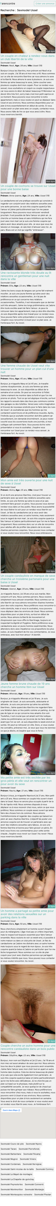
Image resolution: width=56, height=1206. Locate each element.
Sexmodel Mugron (9, 1159)
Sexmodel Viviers (28, 1159)
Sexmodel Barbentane (11, 1154)
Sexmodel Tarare (9, 1149)
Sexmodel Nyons (34, 1144)
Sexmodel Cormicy (44, 1169)
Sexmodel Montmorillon (12, 1189)
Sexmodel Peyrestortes (12, 1184)
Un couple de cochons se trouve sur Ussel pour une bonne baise (28, 187)
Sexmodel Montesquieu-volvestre (16, 1194)
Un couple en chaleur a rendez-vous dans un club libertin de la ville (28, 57)
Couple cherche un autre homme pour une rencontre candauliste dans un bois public (28, 1047)
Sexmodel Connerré (34, 1184)
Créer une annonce (45, 3)
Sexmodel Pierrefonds (29, 1149)
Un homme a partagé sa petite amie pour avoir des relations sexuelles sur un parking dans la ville (27, 914)
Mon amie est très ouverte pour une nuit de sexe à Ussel (27, 482)
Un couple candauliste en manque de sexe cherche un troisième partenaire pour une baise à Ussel (28, 579)
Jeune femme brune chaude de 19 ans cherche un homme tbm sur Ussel (25, 685)
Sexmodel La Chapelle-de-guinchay (17, 1179)
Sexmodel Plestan (42, 1194)
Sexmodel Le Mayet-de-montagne (16, 1174)
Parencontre (7, 3)
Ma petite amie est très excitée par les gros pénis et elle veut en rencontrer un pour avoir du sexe (26, 781)
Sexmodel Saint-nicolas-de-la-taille (17, 1169)
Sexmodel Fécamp (31, 1154)
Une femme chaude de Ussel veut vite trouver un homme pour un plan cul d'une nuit (27, 369)
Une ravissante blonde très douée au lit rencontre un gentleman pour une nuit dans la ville (26, 276)
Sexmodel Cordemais (11, 1164)
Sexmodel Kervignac (32, 1164)
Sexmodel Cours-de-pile (12, 1144)
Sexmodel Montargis (34, 1189)
